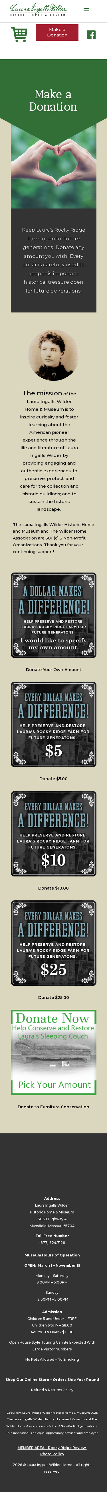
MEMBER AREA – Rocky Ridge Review (52, 1448)
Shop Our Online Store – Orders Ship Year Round (52, 1379)
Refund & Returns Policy (52, 1390)
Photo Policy (52, 1454)
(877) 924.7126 (52, 1242)
